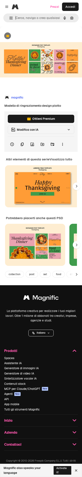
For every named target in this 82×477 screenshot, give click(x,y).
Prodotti (10, 350)
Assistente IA (13, 363)
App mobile (11, 404)
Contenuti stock (15, 384)
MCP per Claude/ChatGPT (25, 389)
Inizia (8, 420)
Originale (27, 36)
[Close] (76, 470)
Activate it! (61, 470)
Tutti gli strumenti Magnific (22, 409)
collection (14, 274)
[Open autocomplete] (9, 18)
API (6, 399)
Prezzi (54, 7)
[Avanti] (76, 186)
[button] (41, 333)
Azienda (10, 432)
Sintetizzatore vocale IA (20, 378)
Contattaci (12, 444)
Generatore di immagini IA (21, 368)
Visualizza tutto (60, 159)
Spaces (9, 358)
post (31, 274)
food (58, 274)
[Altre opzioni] (62, 144)
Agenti (12, 394)
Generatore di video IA (19, 373)
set (45, 274)
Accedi (70, 7)
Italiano (41, 332)
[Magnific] (41, 298)
